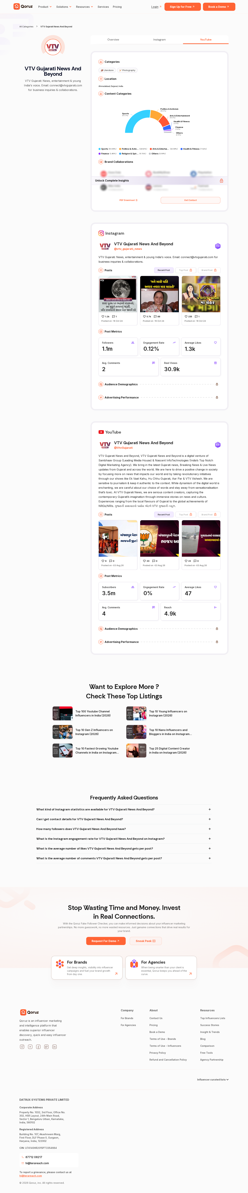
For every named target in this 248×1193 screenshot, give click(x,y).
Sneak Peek (143, 941)
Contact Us (155, 1018)
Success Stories (209, 1025)
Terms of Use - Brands (162, 1038)
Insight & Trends (210, 1032)
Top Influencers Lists (212, 1018)
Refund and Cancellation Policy (168, 1059)
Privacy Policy (157, 1052)
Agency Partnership (211, 1059)
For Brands (127, 1018)
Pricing (117, 6)
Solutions (62, 6)
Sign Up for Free (180, 6)
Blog (202, 1038)
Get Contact (190, 200)
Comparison (207, 1045)
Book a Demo (217, 6)
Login (154, 6)
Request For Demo (104, 941)
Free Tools (206, 1052)
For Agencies (128, 1025)
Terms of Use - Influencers (165, 1045)
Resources (83, 6)
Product (43, 6)
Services (103, 6)
